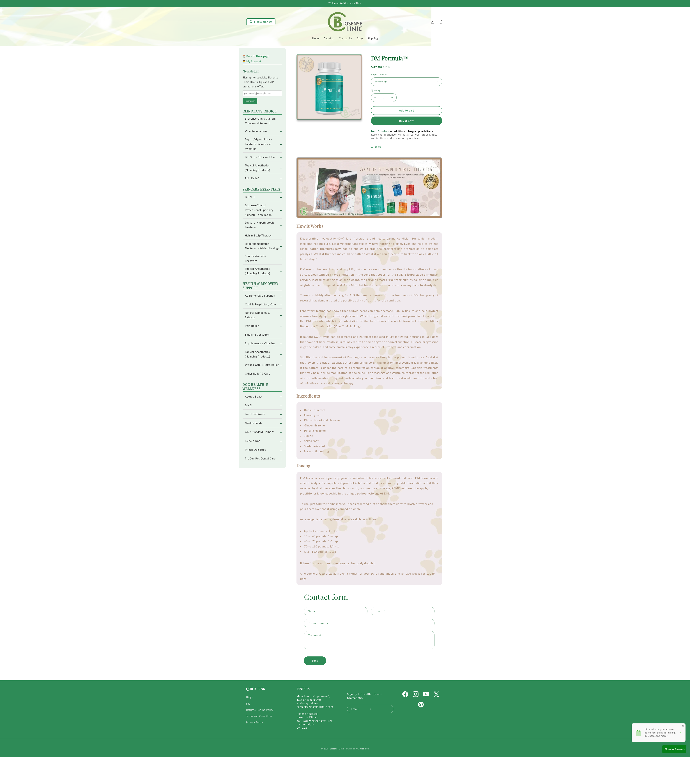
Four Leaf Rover (255, 414)
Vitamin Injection (256, 131)
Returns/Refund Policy (259, 709)
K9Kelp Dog (252, 440)
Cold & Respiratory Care (260, 304)
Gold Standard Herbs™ (259, 431)
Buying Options (379, 74)
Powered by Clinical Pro (357, 748)
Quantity (376, 90)
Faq (248, 703)
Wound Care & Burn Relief (262, 364)
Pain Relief (252, 178)
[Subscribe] (370, 709)
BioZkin (250, 197)
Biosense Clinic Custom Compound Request (260, 121)
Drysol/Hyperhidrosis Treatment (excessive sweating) (259, 144)
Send (315, 660)
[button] (260, 21)
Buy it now (406, 120)
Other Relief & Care (257, 373)
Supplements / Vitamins (260, 343)
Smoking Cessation (257, 334)
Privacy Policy (254, 722)
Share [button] (378, 146)
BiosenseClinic (337, 748)
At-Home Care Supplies (260, 295)
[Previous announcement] (247, 3)
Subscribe (250, 101)
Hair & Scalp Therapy (258, 235)
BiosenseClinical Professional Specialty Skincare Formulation (259, 210)
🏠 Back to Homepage (256, 56)
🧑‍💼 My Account (252, 61)
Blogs (249, 697)
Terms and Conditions (259, 716)
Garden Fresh (253, 423)
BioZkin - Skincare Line (260, 157)
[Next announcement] (443, 3)
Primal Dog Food (255, 449)
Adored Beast (253, 396)
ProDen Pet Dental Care (260, 458)
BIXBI (248, 405)
